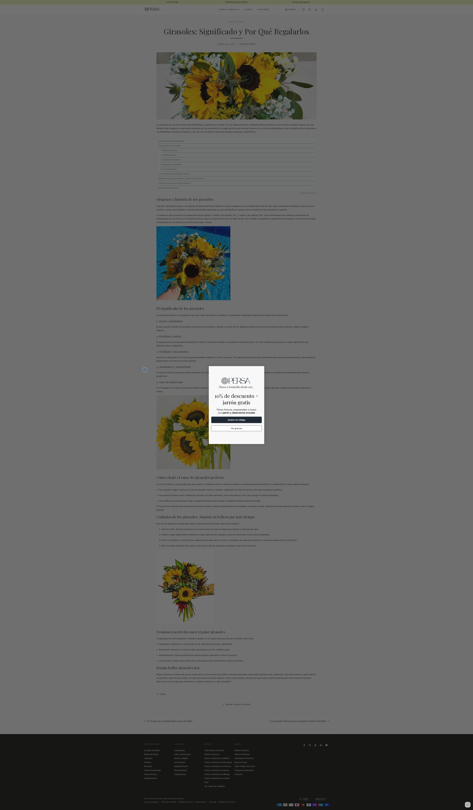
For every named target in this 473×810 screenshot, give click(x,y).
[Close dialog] (145, 370)
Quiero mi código (236, 419)
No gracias (236, 428)
